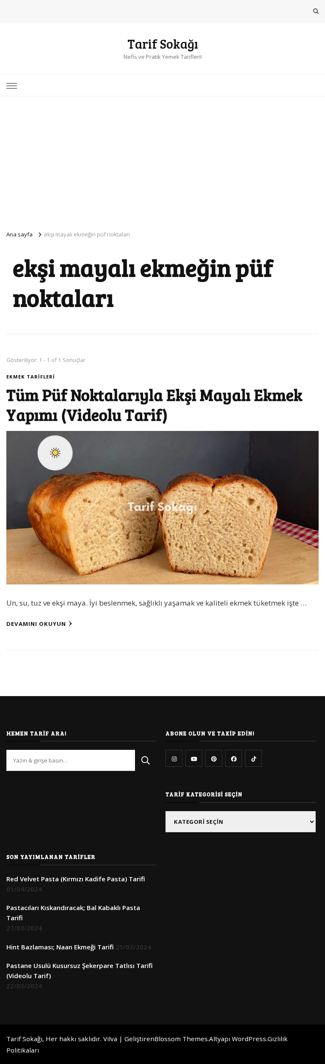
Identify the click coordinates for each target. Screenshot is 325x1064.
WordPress (249, 1038)
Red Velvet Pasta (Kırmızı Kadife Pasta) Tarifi (75, 879)
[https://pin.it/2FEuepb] (213, 758)
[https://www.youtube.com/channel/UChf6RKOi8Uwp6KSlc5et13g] (193, 758)
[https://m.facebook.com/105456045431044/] (233, 758)
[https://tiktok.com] (253, 758)
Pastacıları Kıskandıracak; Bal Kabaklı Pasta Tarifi (73, 912)
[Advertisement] (162, 160)
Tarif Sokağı (162, 43)
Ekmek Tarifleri (30, 376)
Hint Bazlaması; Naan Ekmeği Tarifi (60, 947)
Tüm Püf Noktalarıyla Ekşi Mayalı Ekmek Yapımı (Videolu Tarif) (154, 404)
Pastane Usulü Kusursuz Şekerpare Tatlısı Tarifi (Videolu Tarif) (79, 970)
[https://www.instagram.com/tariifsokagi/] (173, 758)
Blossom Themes (181, 1038)
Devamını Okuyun (36, 624)
